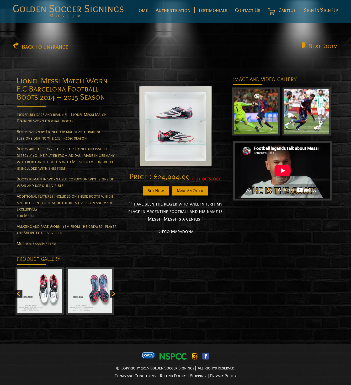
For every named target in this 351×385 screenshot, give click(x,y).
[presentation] (19, 294)
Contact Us (247, 10)
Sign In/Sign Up (321, 10)
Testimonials (212, 10)
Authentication (173, 10)
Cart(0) (286, 10)
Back (45, 46)
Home (141, 10)
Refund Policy (173, 375)
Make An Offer (190, 190)
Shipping (198, 375)
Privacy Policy (223, 375)
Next (323, 46)
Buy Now (156, 190)
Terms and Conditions (135, 375)
